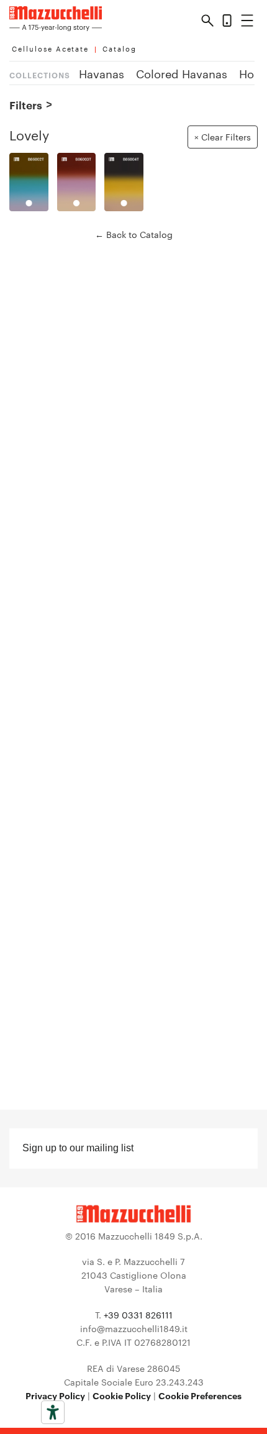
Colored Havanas (181, 73)
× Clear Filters (222, 136)
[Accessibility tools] (53, 1412)
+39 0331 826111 (138, 1314)
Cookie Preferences (200, 1395)
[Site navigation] (247, 22)
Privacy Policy (55, 1395)
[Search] (207, 22)
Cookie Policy (122, 1395)
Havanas (101, 73)
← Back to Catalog (134, 234)
